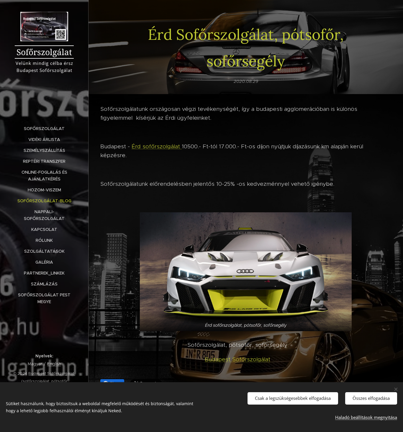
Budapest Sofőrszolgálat (237, 359)
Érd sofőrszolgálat (157, 146)
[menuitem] (44, 128)
